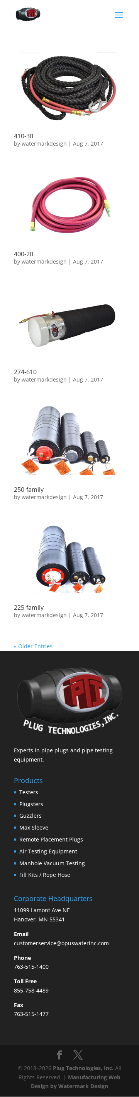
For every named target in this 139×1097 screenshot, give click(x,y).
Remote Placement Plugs (51, 839)
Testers (28, 792)
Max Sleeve (33, 827)
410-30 (23, 136)
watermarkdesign (44, 143)
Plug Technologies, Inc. (83, 1068)
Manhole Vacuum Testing (52, 863)
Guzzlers (30, 815)
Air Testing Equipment (48, 851)
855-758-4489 (31, 990)
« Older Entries (33, 646)
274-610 (25, 372)
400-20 (23, 254)
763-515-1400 (31, 966)
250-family (29, 489)
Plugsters (31, 804)
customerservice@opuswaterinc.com (61, 943)
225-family (29, 607)
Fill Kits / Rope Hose (44, 874)
